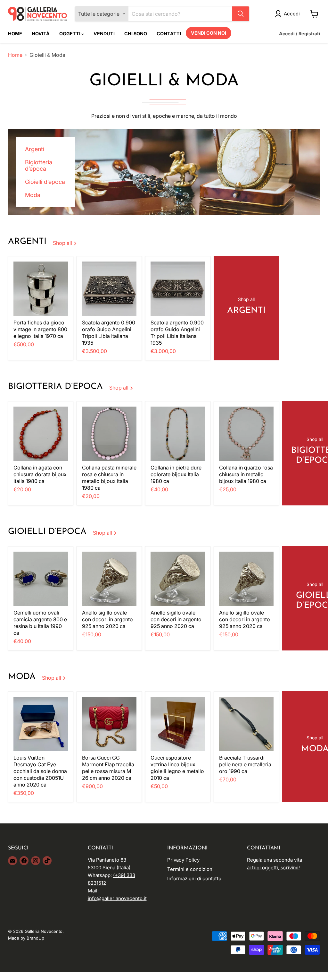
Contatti (169, 33)
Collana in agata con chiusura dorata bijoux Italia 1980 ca (40, 474)
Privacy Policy (183, 860)
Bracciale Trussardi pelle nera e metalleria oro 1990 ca (245, 764)
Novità (41, 33)
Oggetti (70, 33)
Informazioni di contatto (194, 878)
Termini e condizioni (190, 869)
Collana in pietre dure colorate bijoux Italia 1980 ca (176, 474)
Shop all (63, 243)
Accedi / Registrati (299, 33)
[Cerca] (240, 13)
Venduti (104, 33)
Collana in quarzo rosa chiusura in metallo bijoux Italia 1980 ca (246, 474)
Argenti (34, 149)
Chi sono (135, 33)
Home (15, 33)
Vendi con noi (208, 33)
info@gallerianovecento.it (117, 898)
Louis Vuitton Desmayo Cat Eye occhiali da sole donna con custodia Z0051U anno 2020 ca (40, 771)
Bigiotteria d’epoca (38, 165)
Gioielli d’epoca (45, 182)
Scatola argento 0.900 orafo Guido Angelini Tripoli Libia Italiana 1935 (108, 332)
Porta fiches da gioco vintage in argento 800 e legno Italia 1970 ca (40, 329)
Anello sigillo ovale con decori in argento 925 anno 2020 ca (107, 619)
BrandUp (35, 938)
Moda (32, 195)
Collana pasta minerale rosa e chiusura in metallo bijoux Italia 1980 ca (109, 477)
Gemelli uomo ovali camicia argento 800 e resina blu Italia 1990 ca (40, 622)
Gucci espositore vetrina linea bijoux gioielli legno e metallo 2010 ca (177, 767)
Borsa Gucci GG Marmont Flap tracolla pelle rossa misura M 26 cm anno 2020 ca (108, 767)
